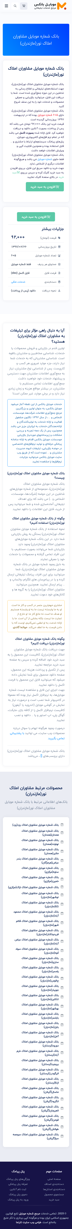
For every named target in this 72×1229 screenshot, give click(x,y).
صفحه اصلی (54, 1179)
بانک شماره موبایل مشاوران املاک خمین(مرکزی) (40, 879)
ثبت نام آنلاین (18, 1189)
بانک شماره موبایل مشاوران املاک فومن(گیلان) (40, 1118)
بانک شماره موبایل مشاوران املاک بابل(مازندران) (40, 1025)
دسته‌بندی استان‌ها (54, 1189)
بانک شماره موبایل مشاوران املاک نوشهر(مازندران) (40, 895)
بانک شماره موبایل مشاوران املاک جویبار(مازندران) (40, 988)
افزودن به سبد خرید (43, 186)
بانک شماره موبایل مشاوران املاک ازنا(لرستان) (40, 1081)
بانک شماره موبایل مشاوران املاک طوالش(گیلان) (40, 1127)
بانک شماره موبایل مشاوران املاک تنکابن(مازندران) (40, 997)
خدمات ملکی (18, 282)
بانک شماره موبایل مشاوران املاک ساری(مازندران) (40, 960)
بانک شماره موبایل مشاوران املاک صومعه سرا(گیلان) (36, 1136)
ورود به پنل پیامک (18, 1199)
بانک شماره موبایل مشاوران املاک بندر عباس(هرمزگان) (37, 860)
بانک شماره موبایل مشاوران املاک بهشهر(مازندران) (40, 1006)
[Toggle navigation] (6, 6)
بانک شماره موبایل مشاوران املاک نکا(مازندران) (40, 904)
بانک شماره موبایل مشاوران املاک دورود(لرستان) (40, 1043)
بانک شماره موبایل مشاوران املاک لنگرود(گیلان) (40, 1099)
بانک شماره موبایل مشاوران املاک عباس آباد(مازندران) (37, 941)
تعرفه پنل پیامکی (18, 1184)
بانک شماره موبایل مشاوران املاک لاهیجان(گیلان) (40, 1108)
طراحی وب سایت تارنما (28, 1222)
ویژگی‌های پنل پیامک (18, 1179)
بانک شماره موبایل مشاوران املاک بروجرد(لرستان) (40, 1062)
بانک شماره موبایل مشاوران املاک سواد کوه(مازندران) (37, 951)
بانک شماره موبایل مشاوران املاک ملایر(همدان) (40, 851)
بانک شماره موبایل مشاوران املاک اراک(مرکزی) (33, 887)
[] (41, 756)
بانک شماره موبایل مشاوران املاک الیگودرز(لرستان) (40, 1071)
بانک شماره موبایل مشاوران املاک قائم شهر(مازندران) (37, 923)
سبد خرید (54, 1199)
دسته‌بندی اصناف (54, 1184)
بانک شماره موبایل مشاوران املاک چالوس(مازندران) (40, 979)
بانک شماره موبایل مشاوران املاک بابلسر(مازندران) (40, 1016)
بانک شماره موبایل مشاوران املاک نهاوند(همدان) (40, 842)
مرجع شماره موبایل (29, 1213)
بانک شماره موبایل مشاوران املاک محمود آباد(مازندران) (36, 914)
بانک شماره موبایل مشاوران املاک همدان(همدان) (40, 833)
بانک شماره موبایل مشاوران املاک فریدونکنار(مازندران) (40, 932)
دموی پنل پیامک (18, 1194)
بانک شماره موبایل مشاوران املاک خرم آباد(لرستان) (38, 1053)
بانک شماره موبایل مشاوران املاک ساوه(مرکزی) (40, 870)
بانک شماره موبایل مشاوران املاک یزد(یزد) (35, 825)
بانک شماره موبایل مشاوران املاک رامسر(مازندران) (40, 969)
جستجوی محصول (54, 1194)
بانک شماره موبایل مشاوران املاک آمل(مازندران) (40, 1034)
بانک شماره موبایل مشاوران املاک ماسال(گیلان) (40, 1090)
